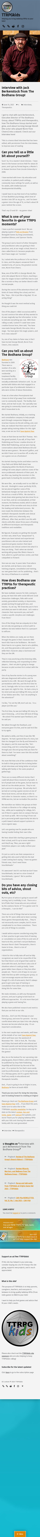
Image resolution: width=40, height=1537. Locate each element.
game (9, 1115)
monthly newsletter (18, 1109)
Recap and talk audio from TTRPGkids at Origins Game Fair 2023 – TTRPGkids (19, 1186)
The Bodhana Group (26, 1101)
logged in (16, 1213)
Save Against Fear (27, 431)
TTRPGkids (11, 15)
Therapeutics (7, 107)
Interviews (27, 105)
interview (7, 1131)
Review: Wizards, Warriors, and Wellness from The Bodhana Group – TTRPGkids (17, 1171)
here (7, 1372)
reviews (19, 1112)
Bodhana (5, 360)
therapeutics (19, 1131)
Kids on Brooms (22, 232)
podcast (18, 1115)
